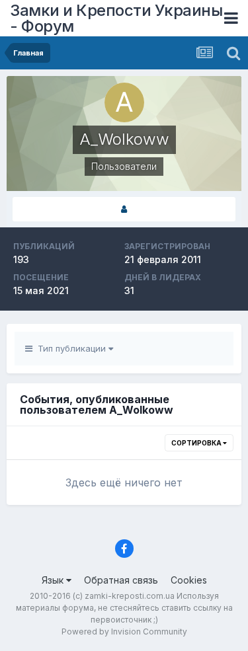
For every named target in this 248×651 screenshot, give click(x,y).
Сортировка (197, 443)
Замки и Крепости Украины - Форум (116, 18)
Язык (54, 580)
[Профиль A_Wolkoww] (124, 209)
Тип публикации (70, 348)
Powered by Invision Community (124, 631)
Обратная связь (121, 580)
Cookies (189, 580)
